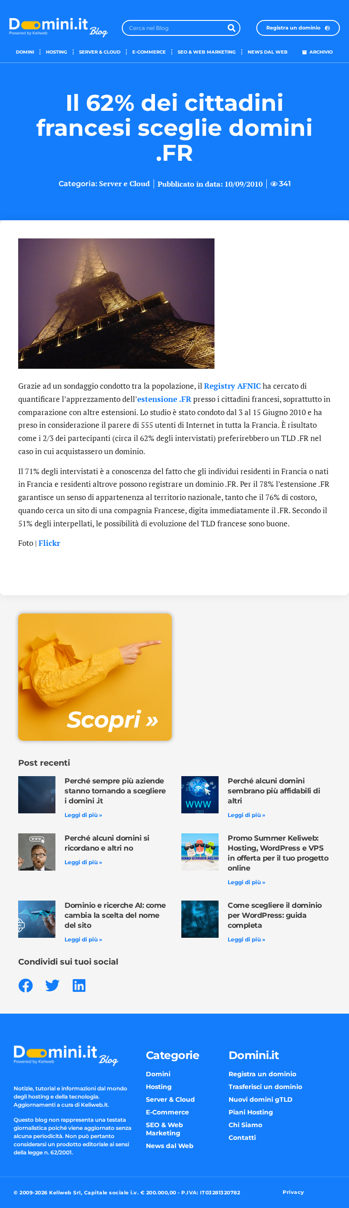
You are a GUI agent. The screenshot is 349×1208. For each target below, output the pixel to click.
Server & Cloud (99, 52)
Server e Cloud (124, 183)
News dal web (268, 52)
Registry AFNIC (232, 386)
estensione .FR (164, 399)
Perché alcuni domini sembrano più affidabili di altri (274, 791)
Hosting (56, 52)
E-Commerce (149, 52)
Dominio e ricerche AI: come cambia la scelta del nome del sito (115, 915)
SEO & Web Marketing (207, 52)
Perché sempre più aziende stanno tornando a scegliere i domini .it (115, 791)
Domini (25, 52)
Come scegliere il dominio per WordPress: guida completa (275, 915)
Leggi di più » (83, 815)
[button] (25, 985)
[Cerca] (231, 28)
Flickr (49, 543)
